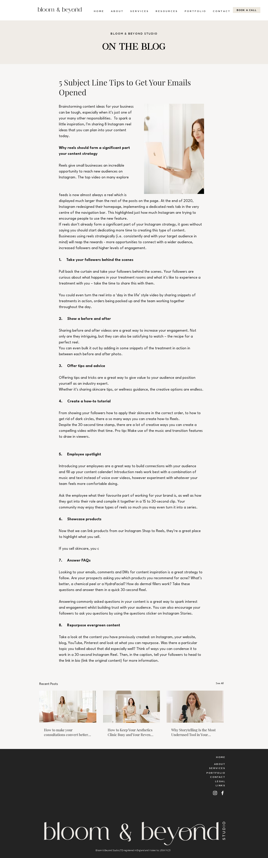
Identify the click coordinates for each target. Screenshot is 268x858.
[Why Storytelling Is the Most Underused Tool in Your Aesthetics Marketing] (195, 707)
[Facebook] (222, 793)
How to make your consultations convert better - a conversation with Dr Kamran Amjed (67, 732)
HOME (220, 757)
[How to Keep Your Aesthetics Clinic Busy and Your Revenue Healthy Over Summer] (131, 707)
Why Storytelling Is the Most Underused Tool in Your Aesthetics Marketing (193, 732)
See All (220, 683)
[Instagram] (215, 793)
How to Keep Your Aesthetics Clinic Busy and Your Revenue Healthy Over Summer (131, 732)
